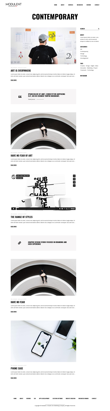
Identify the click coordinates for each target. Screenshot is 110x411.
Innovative (83, 68)
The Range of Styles (22, 217)
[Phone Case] (43, 341)
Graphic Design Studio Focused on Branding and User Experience (47, 243)
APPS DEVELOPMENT (44, 398)
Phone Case (17, 368)
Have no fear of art (21, 155)
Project (95, 68)
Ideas (96, 66)
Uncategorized (84, 58)
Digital (92, 66)
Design (82, 53)
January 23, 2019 (22, 67)
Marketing (89, 68)
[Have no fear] (43, 277)
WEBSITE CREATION (70, 398)
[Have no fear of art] (43, 130)
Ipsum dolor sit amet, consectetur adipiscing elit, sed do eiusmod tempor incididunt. (46, 95)
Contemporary (84, 51)
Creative (83, 66)
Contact (94, 398)
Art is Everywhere (21, 70)
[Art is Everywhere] (43, 45)
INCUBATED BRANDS (84, 398)
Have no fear (18, 302)
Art (81, 49)
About (21, 398)
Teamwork (83, 70)
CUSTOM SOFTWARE (58, 398)
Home (15, 398)
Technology (84, 56)
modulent (15, 67)
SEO (35, 398)
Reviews (28, 398)
